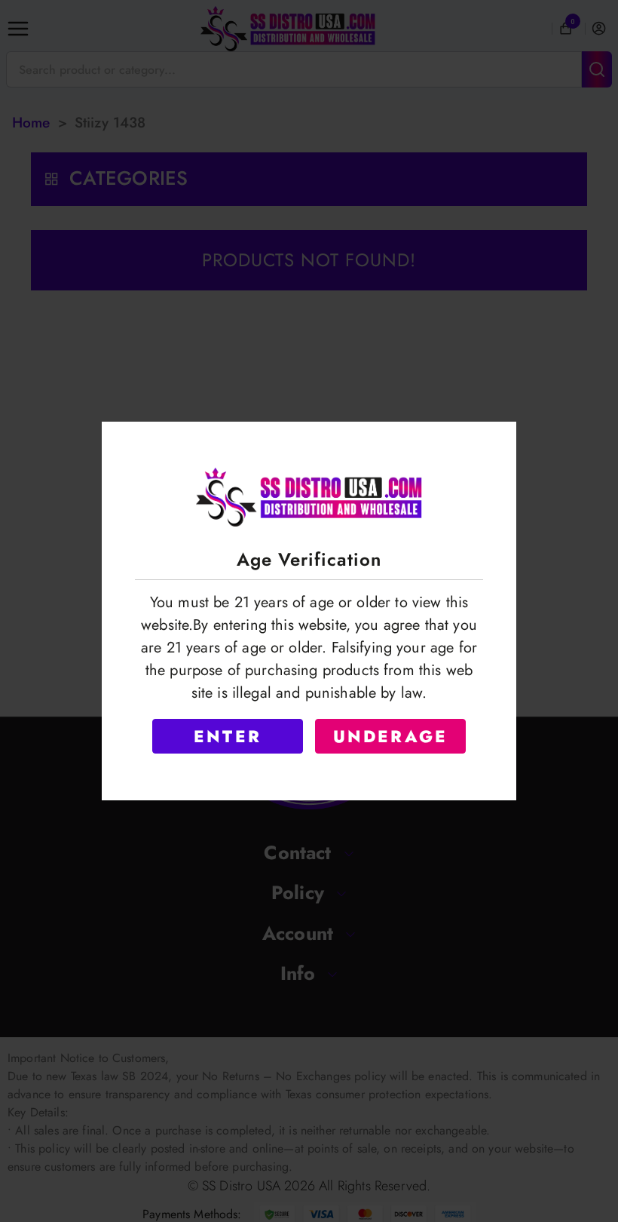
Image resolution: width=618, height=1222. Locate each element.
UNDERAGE (390, 736)
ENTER (228, 736)
